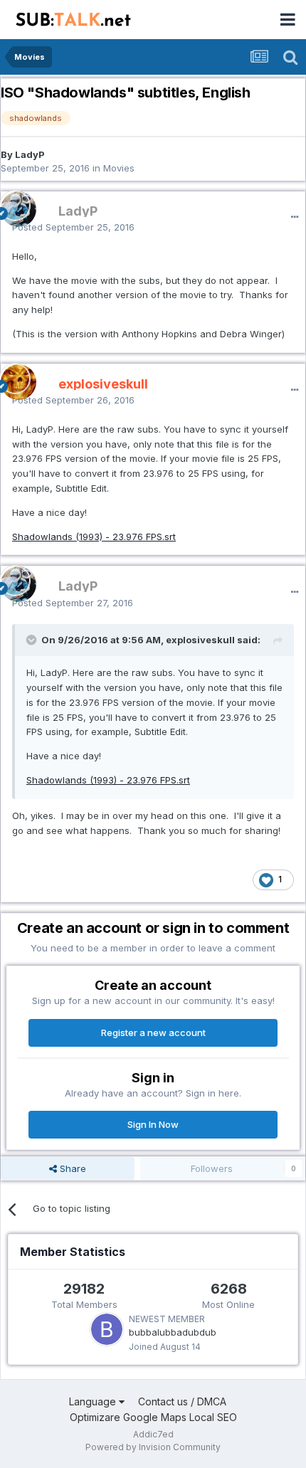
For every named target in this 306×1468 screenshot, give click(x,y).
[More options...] (294, 217)
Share (71, 1168)
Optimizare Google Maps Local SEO (153, 1417)
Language (94, 1401)
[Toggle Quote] (32, 639)
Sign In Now (153, 1124)
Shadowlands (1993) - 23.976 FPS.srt (94, 536)
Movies (118, 168)
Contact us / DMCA (182, 1401)
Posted (73, 227)
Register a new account (153, 1032)
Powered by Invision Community (153, 1447)
